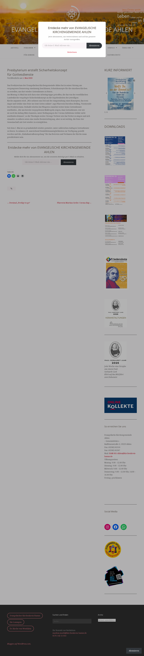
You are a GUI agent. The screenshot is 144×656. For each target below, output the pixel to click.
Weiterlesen (72, 52)
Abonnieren (94, 45)
